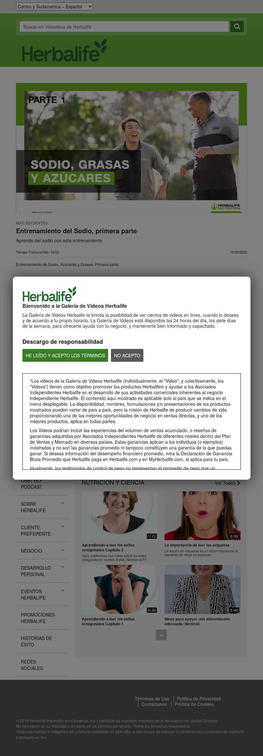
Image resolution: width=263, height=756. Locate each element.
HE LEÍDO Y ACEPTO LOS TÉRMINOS (65, 355)
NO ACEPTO (127, 355)
